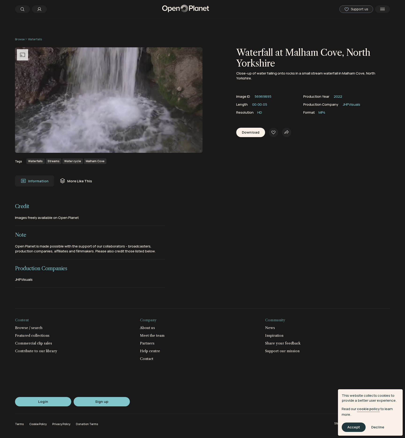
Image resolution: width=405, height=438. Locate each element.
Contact (146, 358)
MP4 (322, 112)
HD (259, 112)
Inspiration (274, 335)
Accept (353, 427)
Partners (147, 343)
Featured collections (32, 335)
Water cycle (72, 161)
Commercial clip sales (33, 343)
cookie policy (368, 408)
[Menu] (382, 9)
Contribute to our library (36, 351)
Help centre (150, 351)
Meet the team (152, 335)
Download (250, 132)
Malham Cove (95, 161)
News (270, 328)
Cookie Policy (38, 424)
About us (147, 328)
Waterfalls (35, 39)
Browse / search (28, 328)
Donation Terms (87, 424)
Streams (54, 161)
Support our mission (282, 351)
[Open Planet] (185, 9)
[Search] (22, 9)
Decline (377, 427)
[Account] (39, 9)
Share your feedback (283, 343)
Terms (19, 424)
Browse (20, 39)
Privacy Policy (61, 424)
